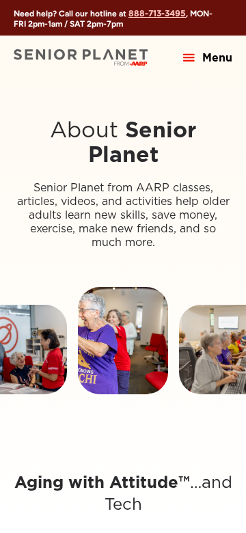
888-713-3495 (157, 13)
